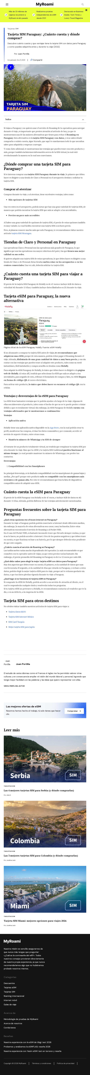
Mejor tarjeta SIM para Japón (21, 627)
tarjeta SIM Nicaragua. (21, 233)
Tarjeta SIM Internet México (21, 616)
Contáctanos (10, 1027)
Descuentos (9, 983)
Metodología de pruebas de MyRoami (21, 1019)
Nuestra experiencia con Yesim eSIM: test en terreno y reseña (32, 1051)
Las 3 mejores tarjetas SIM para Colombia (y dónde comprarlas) (41, 855)
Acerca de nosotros (13, 1023)
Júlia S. (8, 795)
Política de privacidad (65, 1063)
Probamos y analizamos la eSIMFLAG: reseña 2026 (27, 1046)
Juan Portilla (23, 54)
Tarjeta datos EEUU (17, 611)
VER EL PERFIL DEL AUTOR (14, 686)
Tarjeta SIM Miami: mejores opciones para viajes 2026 (35, 920)
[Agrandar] (83, 308)
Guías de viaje (10, 1004)
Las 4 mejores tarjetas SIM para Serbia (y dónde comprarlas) (39, 790)
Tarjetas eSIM (10, 987)
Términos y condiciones (41, 1063)
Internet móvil (10, 1000)
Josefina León (10, 860)
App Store (54, 427)
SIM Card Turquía (16, 621)
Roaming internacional (14, 996)
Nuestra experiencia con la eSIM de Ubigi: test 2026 (27, 1042)
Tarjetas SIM (9, 786)
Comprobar (72, 711)
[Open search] (82, 4)
